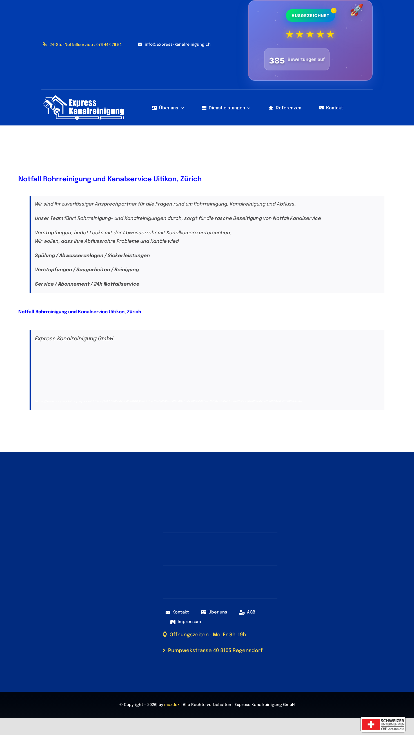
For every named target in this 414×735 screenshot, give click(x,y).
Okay (269, 725)
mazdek (171, 702)
